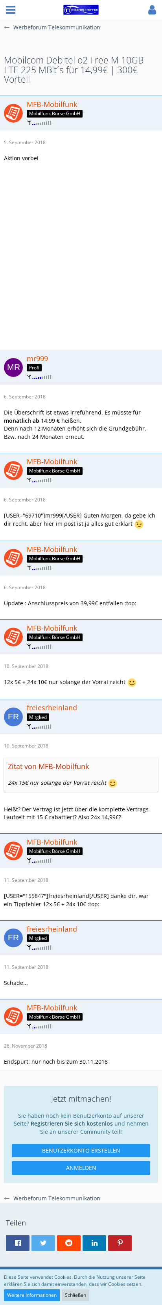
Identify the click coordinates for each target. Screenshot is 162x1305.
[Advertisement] (81, 255)
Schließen (75, 1295)
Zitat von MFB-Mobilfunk (48, 766)
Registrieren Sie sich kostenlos (72, 1123)
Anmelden (81, 1167)
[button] (10, 10)
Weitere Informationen (32, 1295)
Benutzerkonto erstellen (81, 1150)
